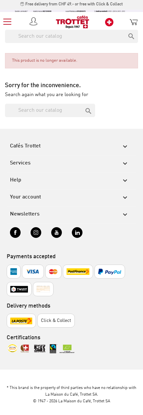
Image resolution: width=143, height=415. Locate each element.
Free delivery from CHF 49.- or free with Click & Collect (73, 4)
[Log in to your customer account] (35, 22)
